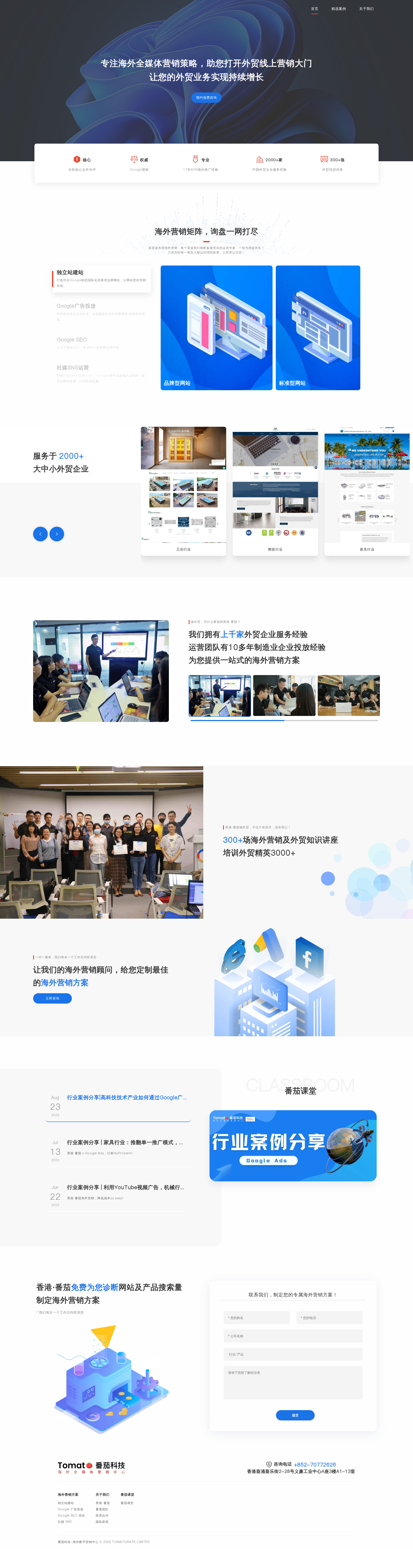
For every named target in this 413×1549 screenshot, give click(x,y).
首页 (314, 8)
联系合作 (102, 1515)
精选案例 (338, 8)
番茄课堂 (127, 1503)
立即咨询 (52, 998)
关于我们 (366, 8)
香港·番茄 (103, 1503)
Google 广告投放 (70, 1509)
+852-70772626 (315, 1464)
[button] (40, 534)
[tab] (102, 279)
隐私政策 (102, 1522)
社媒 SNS (65, 1522)
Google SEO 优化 (71, 1515)
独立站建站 (66, 1503)
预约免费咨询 (206, 97)
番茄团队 (102, 1509)
